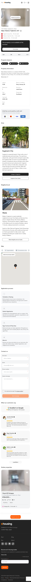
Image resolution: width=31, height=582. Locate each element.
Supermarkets (10, 250)
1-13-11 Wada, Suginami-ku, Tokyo (9, 28)
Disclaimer (10, 579)
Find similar (15, 49)
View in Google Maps (8, 254)
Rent (2, 537)
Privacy (7, 577)
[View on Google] (4, 417)
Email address (5, 559)
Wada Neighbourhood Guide (15, 239)
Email (3, 362)
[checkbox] (3, 391)
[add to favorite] (28, 10)
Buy (2, 540)
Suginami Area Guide (15, 178)
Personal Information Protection (17, 577)
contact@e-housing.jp (12, 527)
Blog (12, 537)
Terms (2, 577)
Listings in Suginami (15, 174)
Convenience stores (23, 250)
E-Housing (17, 575)
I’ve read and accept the (14, 391)
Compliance (4, 579)
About (12, 540)
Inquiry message (6, 376)
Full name (4, 355)
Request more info (15, 517)
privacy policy (20, 391)
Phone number (5, 369)
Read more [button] (9, 426)
